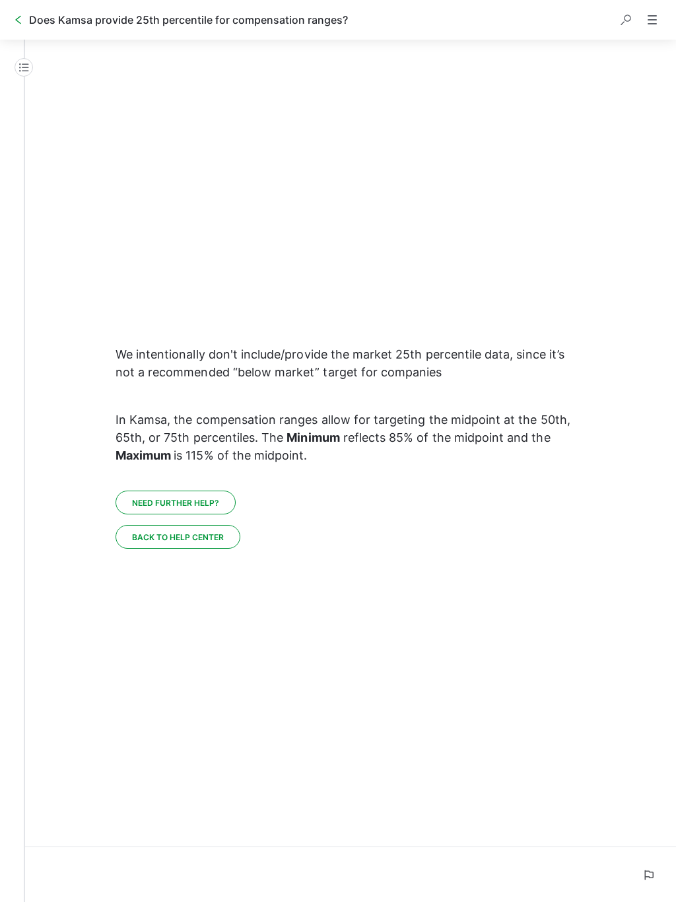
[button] (626, 20)
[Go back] (18, 20)
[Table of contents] (24, 67)
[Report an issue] (648, 875)
